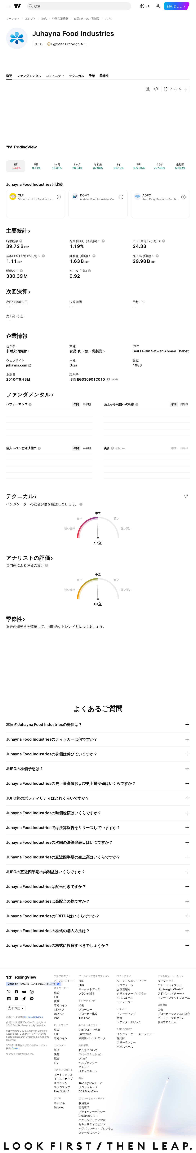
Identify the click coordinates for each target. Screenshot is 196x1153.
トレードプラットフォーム (174, 997)
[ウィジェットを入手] (156, 89)
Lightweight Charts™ (170, 989)
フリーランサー (126, 1042)
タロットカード (88, 1087)
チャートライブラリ (170, 985)
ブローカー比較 (88, 1013)
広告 (160, 1009)
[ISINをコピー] (108, 379)
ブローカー (85, 1009)
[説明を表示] (21, 241)
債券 (56, 1001)
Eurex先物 (85, 1034)
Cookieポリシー (88, 1115)
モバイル (59, 1103)
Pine (56, 1017)
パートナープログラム (171, 1017)
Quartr (15, 1048)
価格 (81, 985)
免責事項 (84, 1107)
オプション (60, 1083)
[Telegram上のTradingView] (16, 998)
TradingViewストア (90, 1083)
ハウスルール (125, 997)
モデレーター (125, 1001)
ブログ (83, 1058)
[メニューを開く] (8, 6)
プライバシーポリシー (92, 1111)
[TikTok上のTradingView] (24, 998)
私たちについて (88, 1050)
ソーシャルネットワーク (131, 980)
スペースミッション (91, 1054)
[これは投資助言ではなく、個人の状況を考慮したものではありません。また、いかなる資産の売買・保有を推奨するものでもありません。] (81, 504)
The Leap (85, 1017)
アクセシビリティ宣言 (92, 1120)
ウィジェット (166, 980)
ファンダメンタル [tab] (29, 76)
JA (147, 6)
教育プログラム (167, 1022)
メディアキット (88, 1071)
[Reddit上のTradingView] (31, 998)
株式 (56, 992)
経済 (56, 1050)
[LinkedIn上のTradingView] (8, 998)
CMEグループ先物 (89, 1029)
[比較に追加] (59, 197)
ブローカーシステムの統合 (174, 1013)
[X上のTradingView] (8, 991)
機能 (81, 980)
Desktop (59, 1107)
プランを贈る (87, 993)
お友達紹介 (123, 989)
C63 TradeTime (88, 1091)
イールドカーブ (63, 1078)
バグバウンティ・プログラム (96, 1128)
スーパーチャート (64, 980)
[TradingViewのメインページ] (17, 6)
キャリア (84, 1066)
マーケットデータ (89, 989)
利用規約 (84, 1103)
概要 (81, 1005)
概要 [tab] (9, 76)
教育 (119, 1017)
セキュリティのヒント (92, 1124)
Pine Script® (61, 1091)
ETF (56, 996)
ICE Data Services (33, 1016)
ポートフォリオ (63, 1074)
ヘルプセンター (88, 1062)
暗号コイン (60, 1005)
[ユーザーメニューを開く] (158, 6)
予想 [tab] (92, 76)
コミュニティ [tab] (55, 76)
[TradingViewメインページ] (21, 977)
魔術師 (121, 1038)
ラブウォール (125, 985)
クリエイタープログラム (131, 993)
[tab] (76, 404)
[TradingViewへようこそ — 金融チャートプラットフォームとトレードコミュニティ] (21, 147)
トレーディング (126, 1013)
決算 (56, 1054)
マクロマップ (62, 1087)
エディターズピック (129, 1022)
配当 (56, 1058)
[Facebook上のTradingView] (16, 991)
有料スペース (125, 1046)
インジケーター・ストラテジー (135, 1034)
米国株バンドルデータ (92, 1038)
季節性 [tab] (104, 76)
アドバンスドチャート (171, 993)
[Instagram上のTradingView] (31, 991)
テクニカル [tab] (76, 76)
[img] (81, 44)
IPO (56, 1062)
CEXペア (59, 1009)
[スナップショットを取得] (148, 89)
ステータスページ (89, 1132)
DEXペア (59, 1013)
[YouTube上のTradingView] (24, 991)
